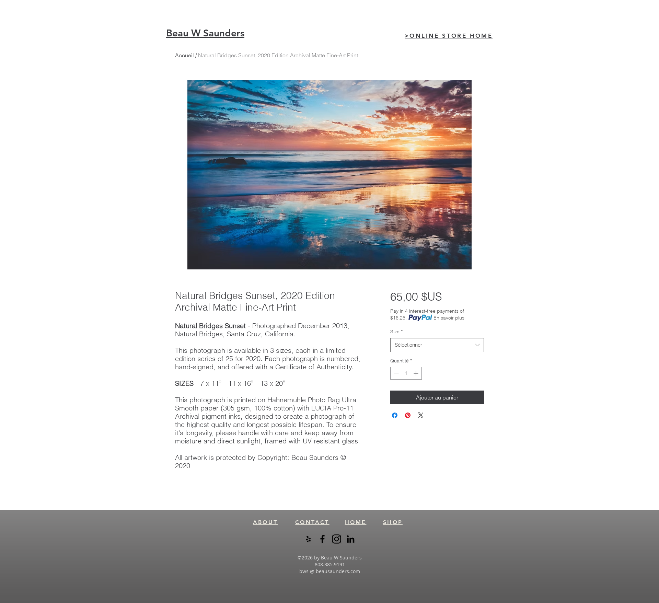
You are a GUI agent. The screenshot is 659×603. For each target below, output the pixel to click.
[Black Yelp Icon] (308, 539)
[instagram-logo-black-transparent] (336, 539)
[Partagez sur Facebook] (395, 415)
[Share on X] (421, 415)
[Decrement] (395, 373)
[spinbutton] (406, 373)
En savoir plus (448, 318)
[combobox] (437, 345)
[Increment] (416, 373)
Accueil (184, 55)
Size (396, 331)
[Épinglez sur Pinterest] (408, 415)
